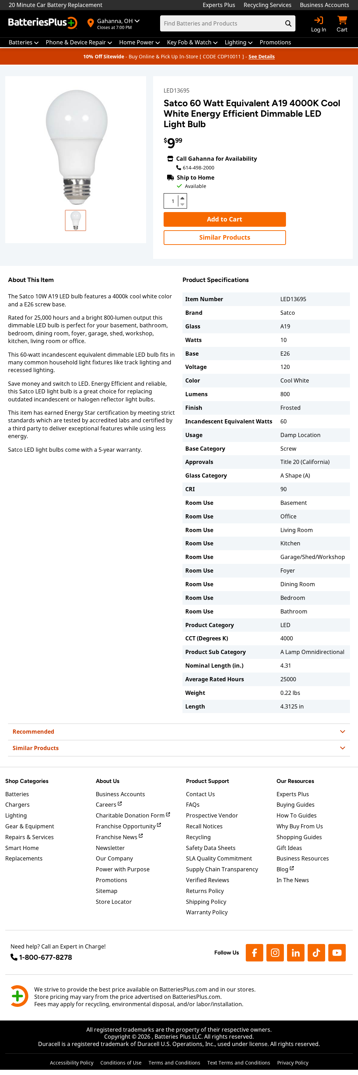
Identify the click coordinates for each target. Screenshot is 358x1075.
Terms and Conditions (174, 1062)
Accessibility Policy (71, 1062)
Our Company (114, 858)
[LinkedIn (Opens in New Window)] (296, 952)
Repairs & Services (29, 837)
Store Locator (114, 902)
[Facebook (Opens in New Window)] (254, 952)
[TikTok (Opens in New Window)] (316, 952)
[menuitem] (23, 42)
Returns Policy (205, 891)
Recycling (198, 837)
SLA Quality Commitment (219, 858)
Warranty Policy (207, 912)
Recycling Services (268, 5)
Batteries (17, 794)
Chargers (17, 804)
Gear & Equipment (29, 826)
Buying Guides (296, 804)
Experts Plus (219, 5)
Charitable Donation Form (131, 815)
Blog (283, 869)
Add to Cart (224, 219)
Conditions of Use (121, 1062)
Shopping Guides (299, 837)
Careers (107, 804)
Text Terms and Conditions (238, 1062)
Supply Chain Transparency (222, 869)
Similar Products (224, 237)
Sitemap (106, 891)
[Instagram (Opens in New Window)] (275, 952)
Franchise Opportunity (126, 826)
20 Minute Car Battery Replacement (55, 5)
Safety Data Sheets (211, 848)
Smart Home (22, 848)
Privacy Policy (292, 1062)
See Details (262, 56)
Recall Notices (204, 826)
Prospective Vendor (212, 815)
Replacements (24, 858)
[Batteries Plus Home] (43, 23)
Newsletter (110, 848)
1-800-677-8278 (45, 957)
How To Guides (297, 815)
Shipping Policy (206, 902)
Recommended (33, 731)
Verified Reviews (207, 880)
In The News (293, 880)
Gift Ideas (289, 848)
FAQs (193, 804)
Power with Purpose (123, 869)
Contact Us (200, 794)
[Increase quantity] (182, 198)
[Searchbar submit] (288, 23)
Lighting (16, 815)
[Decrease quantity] (182, 203)
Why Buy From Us (300, 826)
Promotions (111, 880)
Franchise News (117, 837)
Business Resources (303, 858)
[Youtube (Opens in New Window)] (337, 952)
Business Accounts (324, 5)
